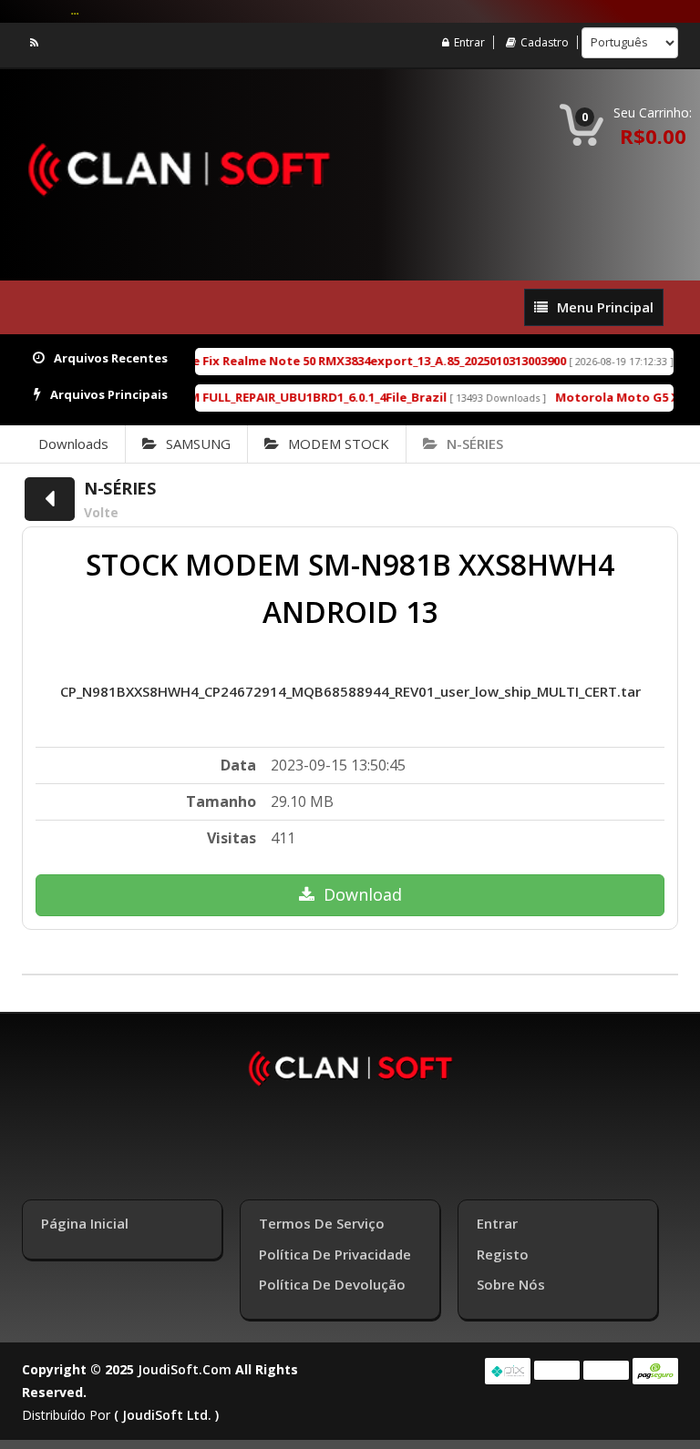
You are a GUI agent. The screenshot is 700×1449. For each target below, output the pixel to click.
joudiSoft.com (185, 1369)
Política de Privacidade (335, 1254)
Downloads (73, 443)
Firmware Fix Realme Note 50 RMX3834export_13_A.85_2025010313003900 (335, 360)
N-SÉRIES (475, 443)
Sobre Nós (511, 1284)
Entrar (469, 42)
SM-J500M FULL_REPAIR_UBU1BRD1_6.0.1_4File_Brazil (275, 397)
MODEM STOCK (338, 443)
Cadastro (544, 42)
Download (363, 894)
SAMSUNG (198, 443)
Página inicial (85, 1223)
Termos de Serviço (322, 1223)
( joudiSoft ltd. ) (166, 1414)
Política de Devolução (332, 1284)
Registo (503, 1254)
